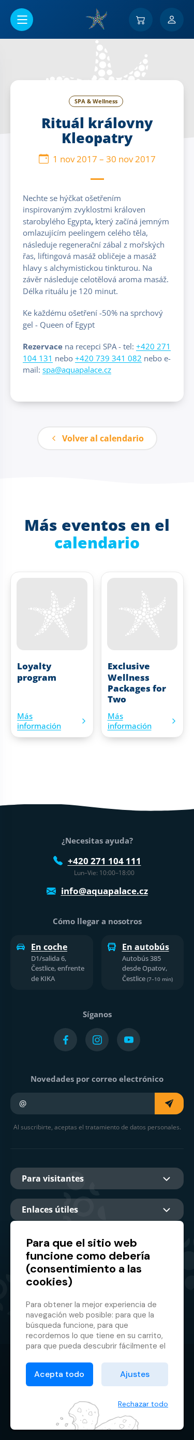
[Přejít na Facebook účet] (65, 1039)
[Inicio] (97, 19)
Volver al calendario (103, 438)
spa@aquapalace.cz (76, 369)
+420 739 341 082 (108, 358)
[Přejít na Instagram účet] (97, 1039)
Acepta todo (59, 1374)
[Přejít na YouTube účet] (128, 1039)
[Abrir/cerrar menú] (21, 19)
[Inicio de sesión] (172, 20)
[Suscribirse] (169, 1103)
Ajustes (135, 1374)
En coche (49, 947)
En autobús (145, 947)
